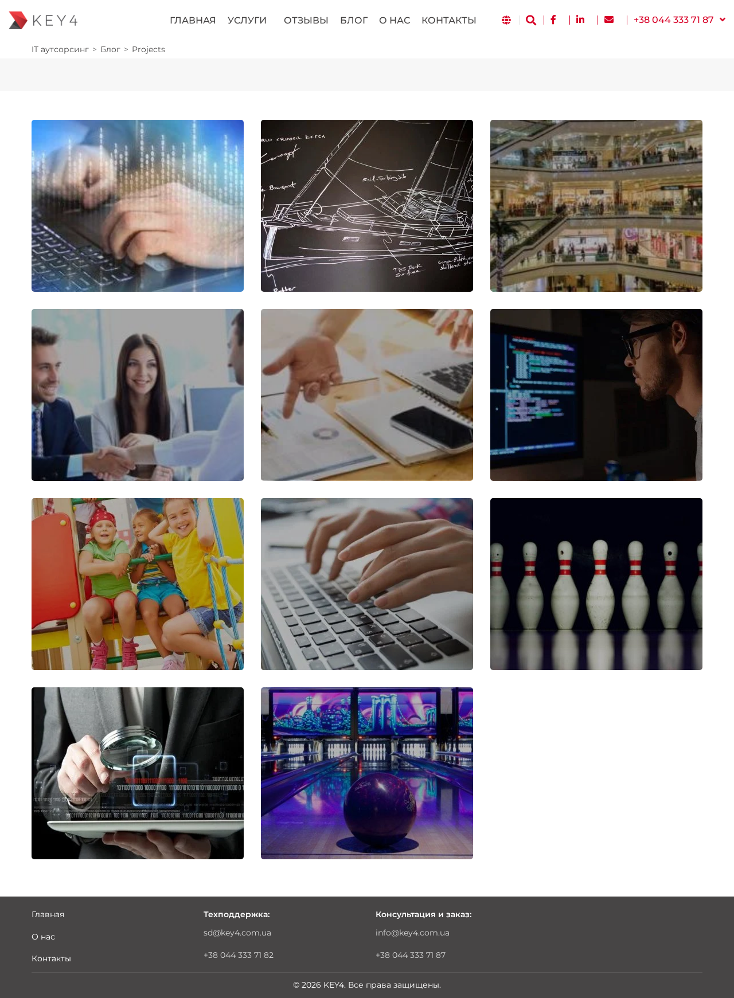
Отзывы (306, 20)
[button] (679, 20)
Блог (354, 20)
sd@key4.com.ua (237, 932)
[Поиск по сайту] (531, 20)
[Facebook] (556, 20)
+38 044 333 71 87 (411, 955)
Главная (193, 20)
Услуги (247, 20)
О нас (394, 20)
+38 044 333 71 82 (239, 955)
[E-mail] (611, 20)
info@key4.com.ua (413, 932)
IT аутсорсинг (60, 49)
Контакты (449, 20)
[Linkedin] (583, 20)
